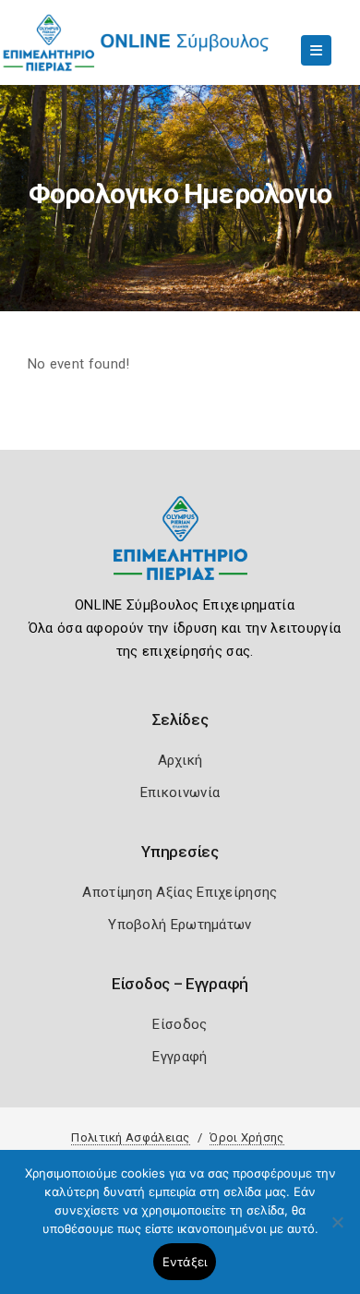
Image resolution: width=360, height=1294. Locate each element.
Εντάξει (185, 1261)
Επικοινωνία (180, 792)
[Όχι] (337, 1231)
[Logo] (180, 552)
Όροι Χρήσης (246, 1137)
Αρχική (180, 760)
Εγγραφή (179, 1056)
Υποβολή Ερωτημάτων (179, 924)
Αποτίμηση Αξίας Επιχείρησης (179, 892)
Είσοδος (179, 1024)
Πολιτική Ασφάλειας (130, 1137)
